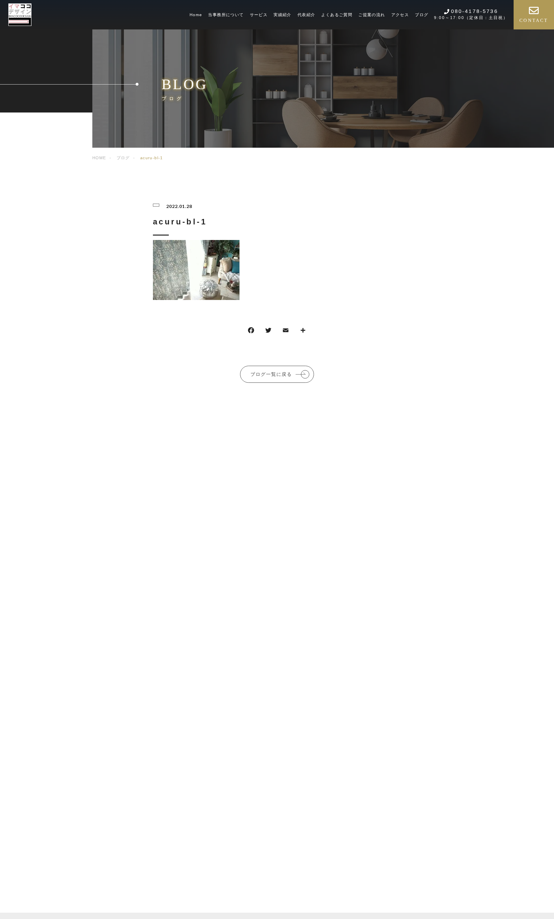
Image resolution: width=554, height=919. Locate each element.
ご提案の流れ (371, 14)
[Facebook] (251, 331)
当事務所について (226, 14)
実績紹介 (282, 14)
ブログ (421, 14)
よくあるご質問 (336, 14)
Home (196, 14)
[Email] (285, 331)
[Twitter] (268, 331)
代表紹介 (306, 14)
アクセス (400, 14)
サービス (259, 14)
